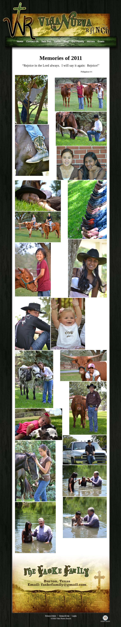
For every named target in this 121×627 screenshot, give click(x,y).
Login (74, 616)
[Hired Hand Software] (105, 618)
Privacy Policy (50, 616)
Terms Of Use (64, 616)
